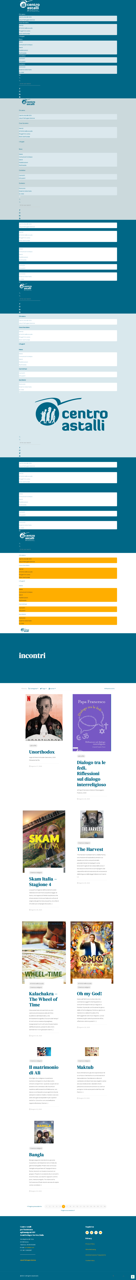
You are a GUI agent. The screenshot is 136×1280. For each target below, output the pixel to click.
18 (104, 1206)
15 (94, 1206)
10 (77, 1206)
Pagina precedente (35, 1206)
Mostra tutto (110, 688)
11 (80, 1206)
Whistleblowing (90, 1249)
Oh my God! (89, 993)
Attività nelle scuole (37, 983)
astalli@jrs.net (29, 1247)
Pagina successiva (67, 1210)
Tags (43, 688)
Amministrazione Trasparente (95, 1255)
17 (101, 1206)
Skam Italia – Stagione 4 (43, 882)
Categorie (33, 688)
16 (98, 1206)
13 (87, 1206)
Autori (52, 688)
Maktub (85, 1067)
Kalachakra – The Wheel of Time (43, 999)
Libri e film (33, 745)
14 (91, 1206)
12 (84, 1206)
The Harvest (90, 849)
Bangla (36, 1154)
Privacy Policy (90, 1244)
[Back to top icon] (123, 1276)
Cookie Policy (90, 1260)
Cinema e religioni (36, 872)
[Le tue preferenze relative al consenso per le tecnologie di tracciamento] (133, 1277)
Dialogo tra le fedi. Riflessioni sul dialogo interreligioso (91, 773)
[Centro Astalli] (29, 11)
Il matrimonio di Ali (43, 1070)
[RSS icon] (113, 1276)
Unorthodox (42, 752)
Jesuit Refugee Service (28, 1260)
